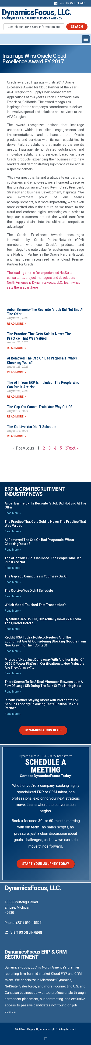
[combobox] (34, 26)
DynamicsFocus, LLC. (37, 12)
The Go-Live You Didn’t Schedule (31, 427)
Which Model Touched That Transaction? (35, 605)
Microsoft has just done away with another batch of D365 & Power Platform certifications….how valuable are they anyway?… (44, 663)
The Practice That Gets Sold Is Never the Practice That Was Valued (39, 336)
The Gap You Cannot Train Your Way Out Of (39, 407)
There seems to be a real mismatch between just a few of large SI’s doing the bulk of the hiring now (44, 684)
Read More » (16, 323)
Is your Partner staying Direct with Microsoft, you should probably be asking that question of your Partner (42, 704)
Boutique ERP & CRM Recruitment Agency (32, 18)
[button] (86, 39)
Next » (71, 448)
